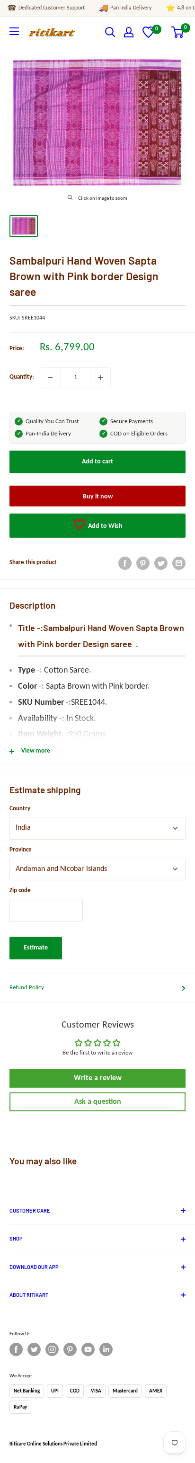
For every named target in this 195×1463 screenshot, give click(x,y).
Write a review (98, 1078)
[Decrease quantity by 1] (50, 378)
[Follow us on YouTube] (88, 1349)
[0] (148, 36)
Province (20, 850)
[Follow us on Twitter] (34, 1349)
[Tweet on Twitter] (161, 563)
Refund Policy (26, 987)
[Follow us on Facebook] (16, 1349)
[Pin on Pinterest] (143, 563)
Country (19, 809)
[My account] (128, 32)
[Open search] (110, 32)
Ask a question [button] (97, 1102)
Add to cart (97, 461)
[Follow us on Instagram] (52, 1349)
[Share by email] (179, 563)
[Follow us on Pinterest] (70, 1349)
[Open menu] (14, 31)
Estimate (36, 947)
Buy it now (98, 496)
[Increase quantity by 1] (100, 378)
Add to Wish (105, 526)
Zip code (20, 890)
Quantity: (21, 377)
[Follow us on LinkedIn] (106, 1349)
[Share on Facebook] (125, 563)
